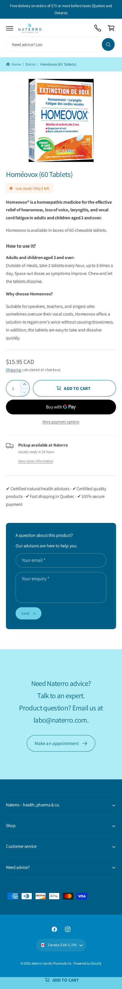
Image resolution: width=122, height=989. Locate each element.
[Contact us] (98, 28)
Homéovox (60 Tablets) (58, 64)
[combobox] (61, 44)
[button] (9, 28)
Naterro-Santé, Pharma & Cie (51, 963)
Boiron (31, 64)
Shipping (13, 369)
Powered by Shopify (87, 963)
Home (16, 64)
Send (25, 613)
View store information (35, 461)
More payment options (61, 421)
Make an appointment (57, 743)
